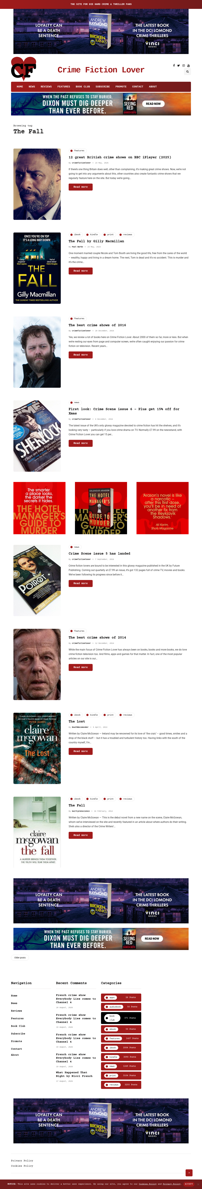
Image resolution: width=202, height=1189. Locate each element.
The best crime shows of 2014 (97, 638)
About (153, 86)
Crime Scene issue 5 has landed (99, 554)
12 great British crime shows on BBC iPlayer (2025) (120, 157)
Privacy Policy (22, 1160)
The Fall (77, 806)
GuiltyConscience (81, 811)
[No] (198, 1184)
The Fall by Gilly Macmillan (96, 241)
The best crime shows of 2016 (97, 325)
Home (20, 86)
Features (63, 86)
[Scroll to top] (189, 1172)
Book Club (83, 86)
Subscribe (103, 86)
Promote (121, 86)
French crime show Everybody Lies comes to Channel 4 (76, 999)
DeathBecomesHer (80, 727)
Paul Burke (77, 247)
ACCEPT (189, 1184)
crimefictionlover (81, 163)
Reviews (46, 86)
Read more (81, 187)
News (32, 86)
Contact (137, 86)
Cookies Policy (22, 1166)
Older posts (20, 957)
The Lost (77, 722)
